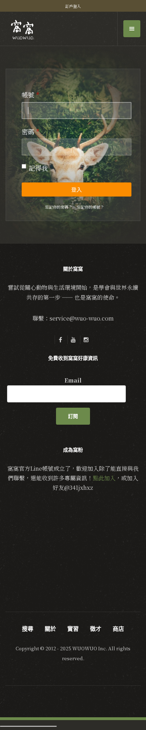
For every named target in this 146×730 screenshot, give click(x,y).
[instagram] (85, 339)
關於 (50, 628)
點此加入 (104, 478)
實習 (73, 628)
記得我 (38, 167)
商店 (118, 628)
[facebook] (60, 339)
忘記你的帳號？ (90, 207)
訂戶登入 (73, 6)
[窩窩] (22, 29)
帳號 (30, 94)
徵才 (95, 628)
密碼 (30, 131)
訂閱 (73, 416)
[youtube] (73, 339)
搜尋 (27, 628)
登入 (76, 190)
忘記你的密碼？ (58, 207)
